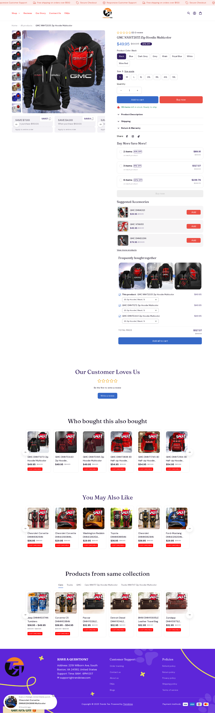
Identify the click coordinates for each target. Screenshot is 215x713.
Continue (184, 695)
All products (26, 25)
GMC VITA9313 (137, 224)
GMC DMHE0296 (138, 238)
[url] (72, 674)
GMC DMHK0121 (137, 210)
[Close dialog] (208, 653)
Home (14, 25)
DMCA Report (39, 704)
